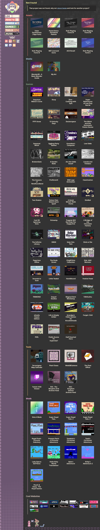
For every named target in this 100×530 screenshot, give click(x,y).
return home (62, 8)
